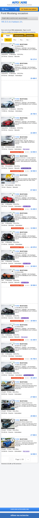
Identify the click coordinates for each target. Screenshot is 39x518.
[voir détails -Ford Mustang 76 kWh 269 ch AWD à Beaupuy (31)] (8, 367)
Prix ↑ (15, 40)
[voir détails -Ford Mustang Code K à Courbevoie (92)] (8, 179)
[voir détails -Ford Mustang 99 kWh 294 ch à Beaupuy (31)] (8, 67)
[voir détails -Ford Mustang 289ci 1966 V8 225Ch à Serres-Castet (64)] (8, 141)
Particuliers (30, 35)
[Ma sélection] (16, 9)
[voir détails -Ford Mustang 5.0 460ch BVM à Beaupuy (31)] (8, 48)
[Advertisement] (19, 83)
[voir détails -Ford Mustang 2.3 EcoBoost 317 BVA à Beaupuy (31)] (8, 198)
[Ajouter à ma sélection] (12, 45)
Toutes (8, 35)
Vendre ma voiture (30, 9)
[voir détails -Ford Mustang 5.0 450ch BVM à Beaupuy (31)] (8, 122)
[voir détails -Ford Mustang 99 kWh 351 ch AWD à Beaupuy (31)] (8, 236)
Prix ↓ (22, 40)
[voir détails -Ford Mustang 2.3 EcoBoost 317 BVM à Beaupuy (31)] (8, 310)
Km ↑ (28, 40)
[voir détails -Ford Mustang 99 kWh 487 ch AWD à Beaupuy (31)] (8, 348)
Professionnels (19, 35)
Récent (8, 40)
